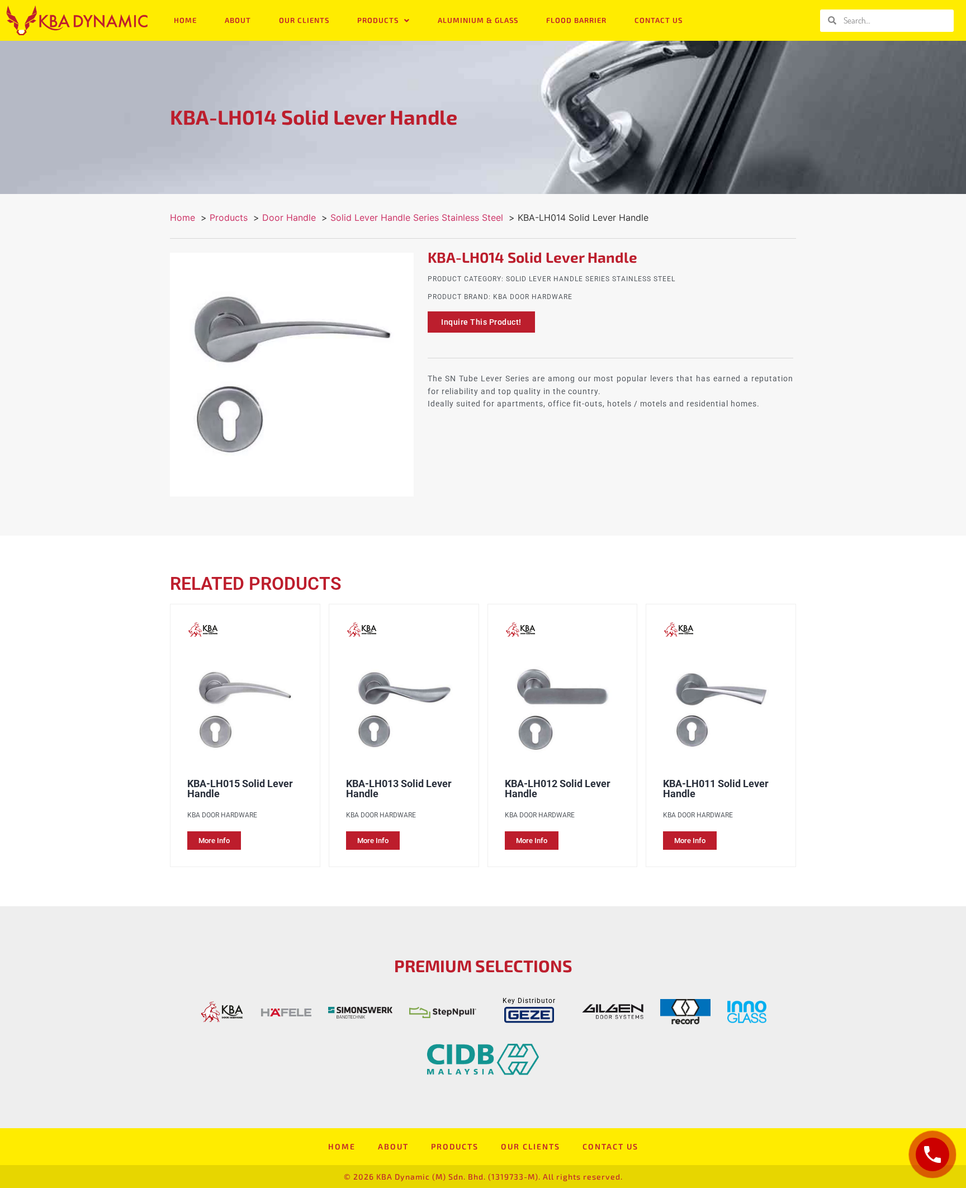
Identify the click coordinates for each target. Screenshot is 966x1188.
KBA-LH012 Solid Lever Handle (557, 788)
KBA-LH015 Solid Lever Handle (240, 788)
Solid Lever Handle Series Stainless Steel (590, 279)
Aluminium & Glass (478, 20)
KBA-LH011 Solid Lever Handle (716, 788)
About (238, 20)
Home (185, 20)
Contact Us (658, 20)
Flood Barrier (576, 20)
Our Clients (304, 20)
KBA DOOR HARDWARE (532, 297)
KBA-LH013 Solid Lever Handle (399, 788)
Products (378, 20)
